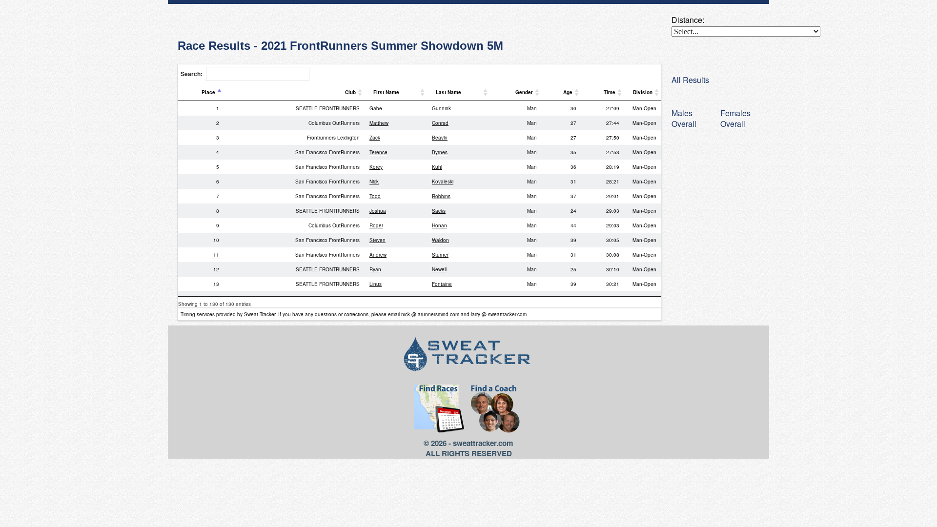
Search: (192, 73)
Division (642, 92)
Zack (374, 137)
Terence (378, 152)
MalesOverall (684, 118)
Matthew (378, 123)
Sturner (440, 254)
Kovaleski (442, 181)
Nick (374, 181)
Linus (375, 284)
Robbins (441, 196)
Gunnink (441, 108)
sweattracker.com (483, 443)
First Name (386, 92)
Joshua (377, 210)
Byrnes (440, 152)
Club (350, 92)
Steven (377, 240)
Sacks (439, 210)
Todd (375, 196)
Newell (439, 269)
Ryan (375, 269)
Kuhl (437, 166)
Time (609, 92)
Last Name (448, 92)
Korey (376, 166)
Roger (376, 225)
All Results (690, 79)
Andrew (378, 254)
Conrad (440, 123)
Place (208, 92)
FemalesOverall (735, 118)
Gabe (375, 108)
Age (567, 92)
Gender (524, 92)
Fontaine (442, 284)
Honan (439, 225)
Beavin (440, 137)
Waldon (440, 240)
